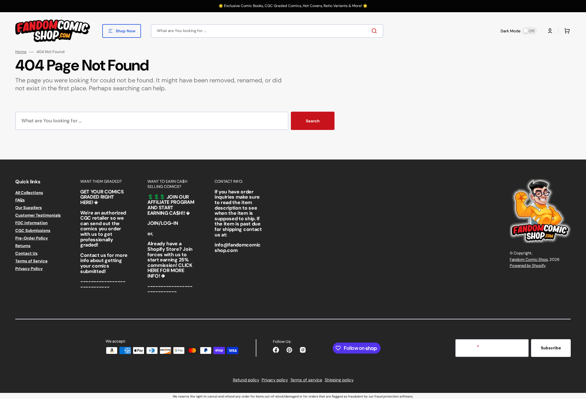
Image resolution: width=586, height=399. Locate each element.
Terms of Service (31, 261)
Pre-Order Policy (31, 238)
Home (21, 51)
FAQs (20, 200)
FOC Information (31, 222)
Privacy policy (275, 380)
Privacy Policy (29, 268)
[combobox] (267, 31)
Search (313, 121)
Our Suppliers (28, 207)
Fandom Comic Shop (529, 259)
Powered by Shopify (528, 265)
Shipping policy (339, 380)
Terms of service (306, 380)
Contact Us (26, 253)
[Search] (375, 31)
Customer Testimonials (38, 215)
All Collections (29, 192)
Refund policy (246, 380)
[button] (550, 31)
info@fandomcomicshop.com (238, 247)
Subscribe (551, 347)
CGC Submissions (32, 230)
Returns (23, 245)
